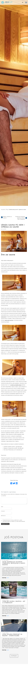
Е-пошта (3, 511)
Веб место (3, 515)
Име (2, 506)
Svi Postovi (14, 655)
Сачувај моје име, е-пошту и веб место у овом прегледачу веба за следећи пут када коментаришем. (14, 521)
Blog (7, 209)
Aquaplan (3, 209)
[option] (14, 103)
